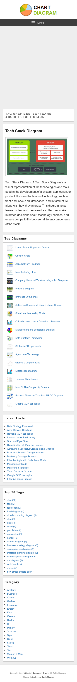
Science (11, 631)
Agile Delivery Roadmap (27, 263)
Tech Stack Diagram (23, 131)
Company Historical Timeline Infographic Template (41, 280)
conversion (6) (14, 534)
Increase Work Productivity (21, 437)
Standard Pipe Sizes (17, 441)
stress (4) (12, 568)
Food (9, 612)
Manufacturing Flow (25, 272)
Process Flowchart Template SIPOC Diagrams (39, 395)
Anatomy (11, 590)
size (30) (11, 500)
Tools (10, 646)
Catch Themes (48, 677)
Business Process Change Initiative (25, 452)
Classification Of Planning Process (25, 445)
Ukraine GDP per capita (27, 403)
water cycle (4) (14, 564)
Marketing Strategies (18, 467)
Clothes (11, 601)
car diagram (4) (15, 560)
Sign (9, 635)
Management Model (17, 464)
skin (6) (11, 519)
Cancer (11, 597)
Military (11, 627)
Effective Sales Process (19, 479)
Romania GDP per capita (20, 433)
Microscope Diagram (26, 370)
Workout (11, 657)
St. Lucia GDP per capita (28, 346)
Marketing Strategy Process (21, 456)
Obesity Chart (22, 255)
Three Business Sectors (19, 471)
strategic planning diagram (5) (22, 552)
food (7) (11, 503)
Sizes (10, 639)
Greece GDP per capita (27, 362)
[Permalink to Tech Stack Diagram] (36, 178)
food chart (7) (14, 507)
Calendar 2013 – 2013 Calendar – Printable (37, 321)
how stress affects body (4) (21, 571)
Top (9, 650)
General (11, 616)
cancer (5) (12, 537)
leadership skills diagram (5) (21, 556)
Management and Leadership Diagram (35, 329)
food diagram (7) (15, 511)
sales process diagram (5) (20, 549)
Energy (11, 608)
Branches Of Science (26, 296)
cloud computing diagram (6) (22, 515)
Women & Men (15, 654)
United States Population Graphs (32, 247)
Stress (10, 642)
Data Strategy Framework (28, 337)
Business (12, 593)
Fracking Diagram (24, 288)
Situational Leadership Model (30, 313)
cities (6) (11, 522)
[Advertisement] (38, 66)
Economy (12, 605)
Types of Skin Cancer (26, 379)
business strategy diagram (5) (22, 545)
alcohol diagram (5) (17, 541)
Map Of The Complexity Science (32, 387)
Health (10, 620)
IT (8, 624)
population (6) (14, 530)
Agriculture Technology (27, 354)
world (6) (11, 526)
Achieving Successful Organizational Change (38, 305)
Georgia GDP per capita (19, 475)
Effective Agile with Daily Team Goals (26, 460)
